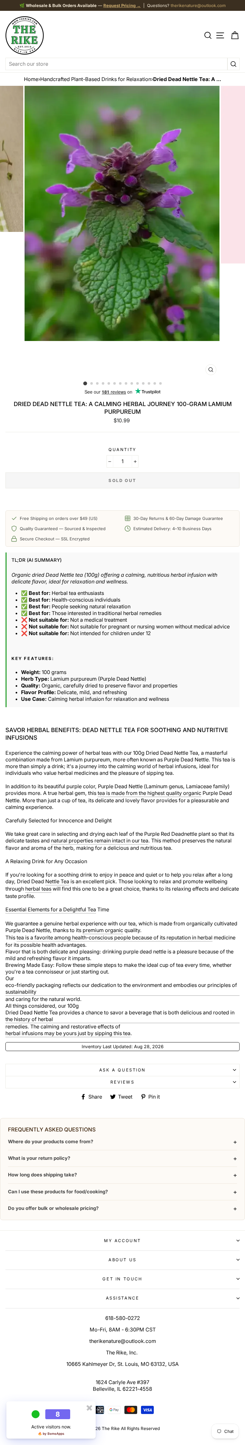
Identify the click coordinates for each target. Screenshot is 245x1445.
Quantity (122, 449)
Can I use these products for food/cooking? (122, 1192)
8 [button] (126, 383)
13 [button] (155, 383)
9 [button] (132, 383)
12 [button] (149, 383)
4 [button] (103, 383)
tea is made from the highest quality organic (149, 793)
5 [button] (109, 383)
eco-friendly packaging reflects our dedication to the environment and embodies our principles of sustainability (121, 988)
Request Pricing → (122, 5)
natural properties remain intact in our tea (99, 840)
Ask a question (122, 1069)
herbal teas (38, 889)
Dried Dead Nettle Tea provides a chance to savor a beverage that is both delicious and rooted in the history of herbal (119, 1015)
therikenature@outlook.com (198, 5)
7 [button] (120, 383)
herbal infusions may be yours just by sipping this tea (67, 1033)
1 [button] (85, 383)
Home (31, 79)
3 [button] (97, 383)
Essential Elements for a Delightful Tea (50, 909)
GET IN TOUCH (122, 1278)
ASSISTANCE (122, 1297)
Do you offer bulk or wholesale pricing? (122, 1208)
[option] (123, 232)
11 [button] (143, 383)
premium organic (103, 930)
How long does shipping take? (122, 1175)
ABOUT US (122, 1259)
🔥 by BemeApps (51, 1433)
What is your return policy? (122, 1158)
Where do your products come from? (122, 1141)
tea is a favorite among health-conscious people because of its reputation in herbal (114, 937)
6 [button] (114, 383)
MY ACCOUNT (122, 1240)
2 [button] (91, 383)
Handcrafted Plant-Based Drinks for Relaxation (95, 79)
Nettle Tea (57, 881)
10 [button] (137, 383)
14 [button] (160, 383)
